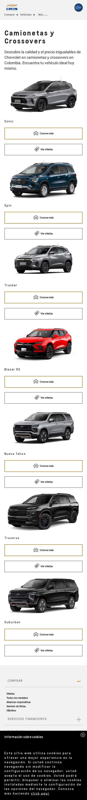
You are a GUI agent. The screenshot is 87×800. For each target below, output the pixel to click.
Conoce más (46, 133)
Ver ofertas (46, 149)
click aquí (40, 793)
